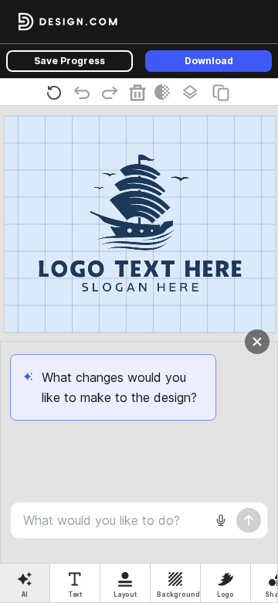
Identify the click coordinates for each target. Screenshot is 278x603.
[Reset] (57, 91)
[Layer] (193, 92)
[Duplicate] (224, 91)
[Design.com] (68, 21)
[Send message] (248, 520)
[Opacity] (165, 92)
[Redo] (112, 91)
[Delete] (140, 91)
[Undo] (85, 91)
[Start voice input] (220, 520)
